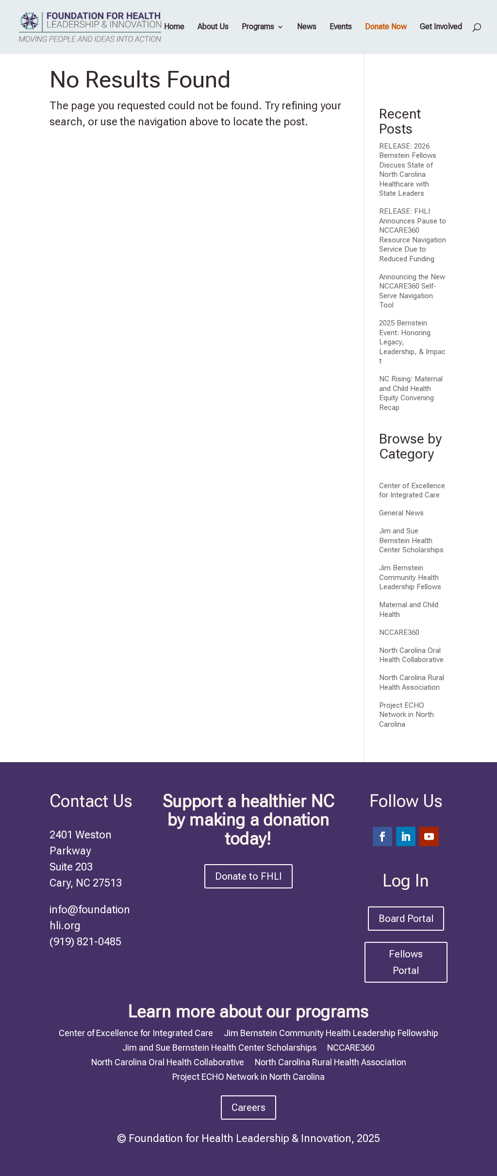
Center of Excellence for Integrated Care (412, 490)
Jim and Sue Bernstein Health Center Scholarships (411, 540)
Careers (248, 1107)
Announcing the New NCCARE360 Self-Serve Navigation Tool (412, 291)
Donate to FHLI (248, 876)
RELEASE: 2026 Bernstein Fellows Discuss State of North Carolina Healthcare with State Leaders (407, 170)
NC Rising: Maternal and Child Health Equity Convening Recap (411, 393)
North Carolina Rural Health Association (411, 682)
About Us (213, 27)
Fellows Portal (406, 962)
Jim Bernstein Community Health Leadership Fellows (410, 577)
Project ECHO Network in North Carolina (406, 715)
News (306, 27)
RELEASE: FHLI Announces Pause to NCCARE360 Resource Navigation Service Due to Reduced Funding (412, 235)
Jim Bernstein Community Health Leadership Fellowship (331, 1032)
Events (341, 27)
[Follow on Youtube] (429, 836)
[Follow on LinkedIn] (405, 836)
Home (174, 27)
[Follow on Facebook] (382, 836)
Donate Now (386, 27)
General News (401, 513)
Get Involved (441, 27)
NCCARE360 (399, 632)
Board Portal (406, 918)
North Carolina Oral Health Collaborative (411, 655)
